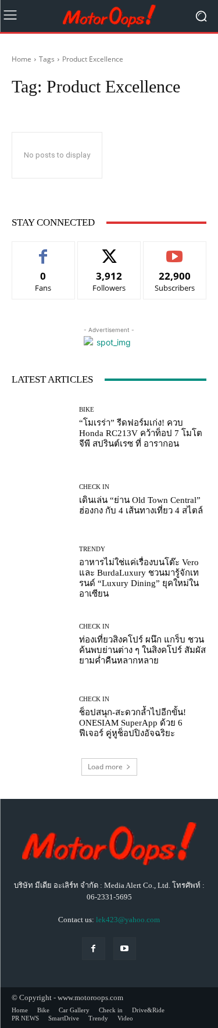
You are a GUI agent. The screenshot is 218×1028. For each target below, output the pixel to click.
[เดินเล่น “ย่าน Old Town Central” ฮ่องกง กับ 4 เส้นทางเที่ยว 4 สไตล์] (41, 500)
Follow (109, 250)
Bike (86, 409)
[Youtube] (124, 948)
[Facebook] (93, 948)
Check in (94, 487)
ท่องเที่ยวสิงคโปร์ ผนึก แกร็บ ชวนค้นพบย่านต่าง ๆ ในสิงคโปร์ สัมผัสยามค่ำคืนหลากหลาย (142, 650)
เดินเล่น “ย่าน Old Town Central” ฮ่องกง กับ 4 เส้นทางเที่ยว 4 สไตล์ (141, 505)
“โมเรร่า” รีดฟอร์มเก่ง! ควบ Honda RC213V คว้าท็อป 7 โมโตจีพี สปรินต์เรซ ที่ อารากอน (140, 433)
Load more (105, 767)
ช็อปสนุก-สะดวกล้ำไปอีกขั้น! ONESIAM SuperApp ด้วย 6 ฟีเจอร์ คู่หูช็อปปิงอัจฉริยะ (132, 723)
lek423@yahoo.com (128, 919)
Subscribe (175, 250)
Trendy (92, 549)
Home (21, 59)
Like (43, 250)
